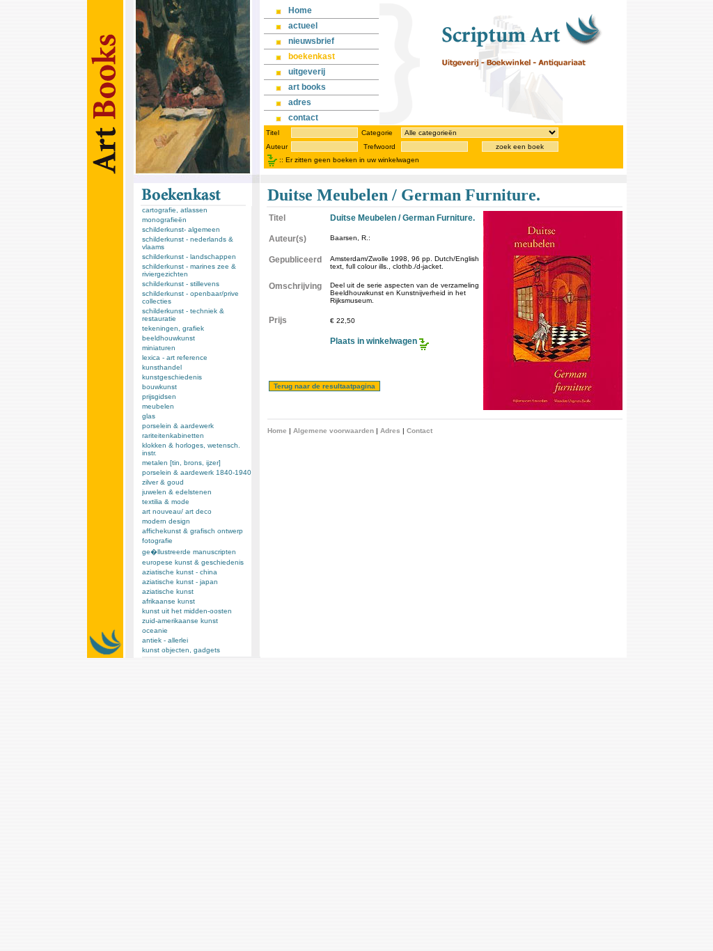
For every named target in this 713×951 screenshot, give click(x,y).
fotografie (157, 540)
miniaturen (158, 348)
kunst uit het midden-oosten (187, 611)
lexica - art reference (174, 357)
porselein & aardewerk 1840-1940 (196, 472)
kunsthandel (162, 367)
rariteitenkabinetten (173, 435)
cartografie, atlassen (174, 210)
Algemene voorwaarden (333, 430)
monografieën (164, 219)
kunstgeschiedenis (172, 377)
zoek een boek (520, 146)
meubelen (158, 406)
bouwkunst (159, 387)
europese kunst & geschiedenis (193, 562)
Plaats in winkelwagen (373, 341)
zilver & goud (163, 482)
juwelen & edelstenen (177, 492)
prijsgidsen (159, 396)
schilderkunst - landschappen (189, 256)
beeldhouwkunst (168, 338)
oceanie (155, 630)
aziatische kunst (168, 591)
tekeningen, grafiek (173, 328)
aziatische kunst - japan (180, 581)
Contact (419, 430)
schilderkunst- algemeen (181, 229)
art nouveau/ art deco (177, 511)
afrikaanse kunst (168, 601)
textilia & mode (165, 501)
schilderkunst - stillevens (180, 284)
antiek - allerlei (165, 640)
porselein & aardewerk (178, 426)
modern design (166, 521)
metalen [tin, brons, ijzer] (181, 462)
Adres (390, 430)
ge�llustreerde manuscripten (189, 552)
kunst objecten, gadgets (181, 650)
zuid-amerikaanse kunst (180, 620)
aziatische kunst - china (179, 572)
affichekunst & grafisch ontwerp (192, 531)
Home (277, 430)
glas (148, 416)
